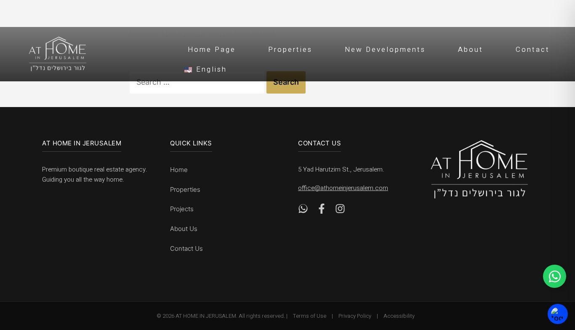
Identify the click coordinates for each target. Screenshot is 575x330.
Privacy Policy (354, 316)
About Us (183, 229)
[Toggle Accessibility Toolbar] (558, 314)
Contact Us (186, 248)
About (470, 49)
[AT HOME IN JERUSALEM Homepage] (479, 169)
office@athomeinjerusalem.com (343, 188)
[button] (374, 68)
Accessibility (399, 316)
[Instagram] (340, 211)
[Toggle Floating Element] (554, 276)
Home (179, 170)
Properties (290, 49)
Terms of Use (309, 316)
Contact (533, 49)
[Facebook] (322, 211)
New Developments (385, 49)
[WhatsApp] (303, 211)
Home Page (212, 49)
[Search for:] (198, 82)
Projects (182, 209)
